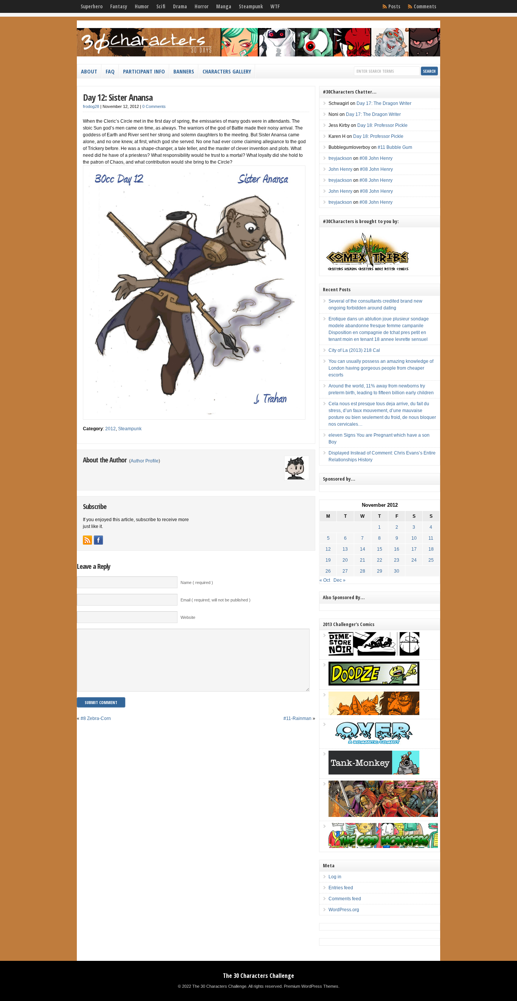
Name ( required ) (197, 582)
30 (396, 571)
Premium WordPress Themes (311, 986)
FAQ (110, 71)
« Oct (324, 580)
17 (414, 549)
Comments (425, 6)
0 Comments (154, 106)
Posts (394, 6)
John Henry (340, 169)
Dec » (339, 580)
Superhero (92, 6)
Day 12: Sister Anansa (118, 97)
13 (345, 549)
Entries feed (341, 887)
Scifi (160, 6)
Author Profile (145, 461)
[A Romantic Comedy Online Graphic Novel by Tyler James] (374, 743)
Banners (183, 71)
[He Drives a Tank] (374, 773)
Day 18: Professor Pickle (382, 125)
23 (396, 560)
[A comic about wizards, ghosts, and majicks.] (374, 713)
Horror (202, 6)
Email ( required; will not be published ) (216, 600)
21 (362, 560)
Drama (180, 6)
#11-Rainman (297, 718)
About (89, 71)
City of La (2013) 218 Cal (354, 350)
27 (345, 571)
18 (431, 549)
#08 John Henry (376, 158)
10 (414, 538)
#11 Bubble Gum (395, 147)
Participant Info (144, 71)
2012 (110, 428)
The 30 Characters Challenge (258, 975)
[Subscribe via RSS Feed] (87, 540)
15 (379, 549)
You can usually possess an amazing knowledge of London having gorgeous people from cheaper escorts (381, 368)
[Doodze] (374, 684)
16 (396, 549)
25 (431, 560)
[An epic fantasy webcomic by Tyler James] (383, 815)
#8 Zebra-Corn (96, 718)
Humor (142, 6)
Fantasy (118, 6)
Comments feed (345, 898)
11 (430, 538)
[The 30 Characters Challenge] (258, 55)
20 (345, 560)
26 (328, 571)
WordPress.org (344, 909)
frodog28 (91, 106)
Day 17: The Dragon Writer (384, 103)
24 (414, 560)
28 (362, 571)
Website (188, 617)
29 (379, 571)
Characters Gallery (226, 71)
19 (328, 560)
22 (379, 560)
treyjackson (340, 158)
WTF (275, 6)
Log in (335, 876)
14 (362, 549)
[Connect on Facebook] (98, 540)
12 (328, 549)
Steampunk (251, 6)
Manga (223, 6)
